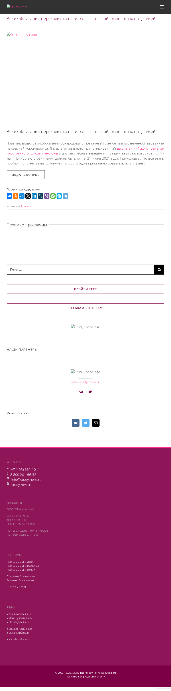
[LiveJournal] (40, 196)
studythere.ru (22, 484)
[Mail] (96, 423)
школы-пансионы (44, 153)
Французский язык (20, 618)
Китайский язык (19, 639)
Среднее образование (21, 576)
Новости (26, 206)
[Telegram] (65, 196)
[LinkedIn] (34, 196)
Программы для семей (21, 570)
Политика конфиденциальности (85, 676)
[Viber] (46, 196)
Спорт (22, 587)
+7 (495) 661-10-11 (26, 469)
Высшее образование (20, 580)
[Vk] (81, 392)
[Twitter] (90, 392)
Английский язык (20, 614)
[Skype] (59, 196)
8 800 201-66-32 (23, 474)
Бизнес (11, 587)
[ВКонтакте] (9, 196)
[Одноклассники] (15, 196)
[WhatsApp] (53, 196)
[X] (28, 196)
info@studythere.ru (26, 479)
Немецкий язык (19, 622)
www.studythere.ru (85, 382)
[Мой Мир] (21, 196)
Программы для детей (21, 562)
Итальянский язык (20, 629)
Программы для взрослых (23, 566)
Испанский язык (19, 633)
